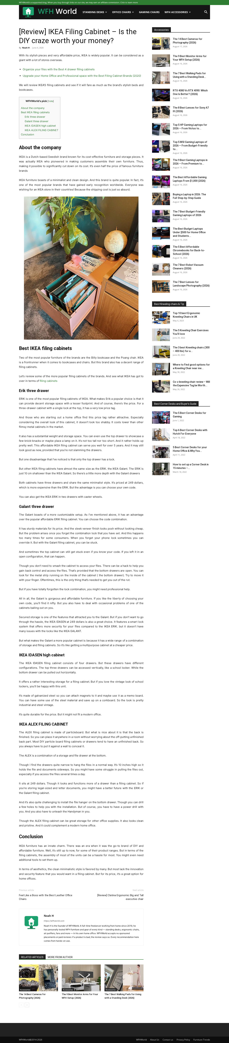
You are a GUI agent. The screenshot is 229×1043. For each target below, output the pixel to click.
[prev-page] (21, 1005)
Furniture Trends (201, 1039)
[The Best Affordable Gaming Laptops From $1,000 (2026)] (161, 181)
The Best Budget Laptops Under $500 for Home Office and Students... (189, 232)
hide (50, 101)
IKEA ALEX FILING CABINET (41, 130)
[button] (205, 12)
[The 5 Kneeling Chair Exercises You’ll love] (161, 335)
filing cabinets (48, 381)
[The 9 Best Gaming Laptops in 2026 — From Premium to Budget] (161, 164)
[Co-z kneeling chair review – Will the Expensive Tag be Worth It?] (161, 386)
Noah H (26, 47)
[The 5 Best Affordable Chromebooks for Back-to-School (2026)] (161, 251)
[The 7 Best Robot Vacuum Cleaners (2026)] (161, 269)
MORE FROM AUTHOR (60, 957)
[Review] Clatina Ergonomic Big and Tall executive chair (120, 897)
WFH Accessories (176, 12)
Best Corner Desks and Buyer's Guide (175, 403)
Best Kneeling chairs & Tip (169, 304)
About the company (33, 107)
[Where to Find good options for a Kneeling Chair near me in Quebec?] (161, 369)
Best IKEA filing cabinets (35, 112)
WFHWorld (141, 1039)
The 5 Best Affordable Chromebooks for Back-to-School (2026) (189, 250)
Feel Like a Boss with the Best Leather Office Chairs (45, 897)
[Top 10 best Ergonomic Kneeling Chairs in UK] (161, 317)
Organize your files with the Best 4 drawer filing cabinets (59, 69)
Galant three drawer (36, 121)
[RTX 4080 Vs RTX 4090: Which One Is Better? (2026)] (161, 95)
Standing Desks (93, 12)
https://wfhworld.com (54, 921)
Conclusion (27, 134)
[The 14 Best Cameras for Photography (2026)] (38, 977)
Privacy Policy (183, 1039)
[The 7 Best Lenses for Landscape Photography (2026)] (161, 286)
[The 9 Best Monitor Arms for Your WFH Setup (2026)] (81, 977)
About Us (154, 1039)
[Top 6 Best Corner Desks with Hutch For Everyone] (161, 434)
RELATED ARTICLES (32, 957)
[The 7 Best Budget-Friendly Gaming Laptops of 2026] (161, 216)
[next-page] (27, 1005)
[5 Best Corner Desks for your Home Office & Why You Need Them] (161, 451)
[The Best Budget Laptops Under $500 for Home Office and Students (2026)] (161, 233)
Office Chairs (121, 12)
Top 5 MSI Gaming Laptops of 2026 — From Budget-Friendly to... (190, 146)
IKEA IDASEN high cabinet (40, 125)
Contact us (168, 1039)
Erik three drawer (35, 116)
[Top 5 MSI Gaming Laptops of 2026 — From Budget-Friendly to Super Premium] (161, 146)
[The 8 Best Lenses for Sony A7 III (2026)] (161, 112)
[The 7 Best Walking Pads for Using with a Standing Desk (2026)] (123, 977)
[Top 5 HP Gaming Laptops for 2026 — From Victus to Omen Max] (161, 129)
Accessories (25, 989)
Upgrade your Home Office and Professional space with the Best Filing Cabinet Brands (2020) (82, 75)
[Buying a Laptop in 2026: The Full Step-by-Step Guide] (161, 199)
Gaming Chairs (149, 12)
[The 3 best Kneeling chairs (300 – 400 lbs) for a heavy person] (161, 352)
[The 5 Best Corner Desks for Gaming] (161, 417)
